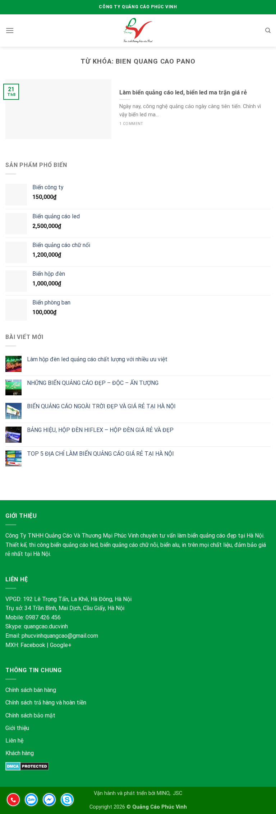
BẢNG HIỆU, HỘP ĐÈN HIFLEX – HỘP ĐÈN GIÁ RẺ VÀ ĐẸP (100, 430)
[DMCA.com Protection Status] (27, 765)
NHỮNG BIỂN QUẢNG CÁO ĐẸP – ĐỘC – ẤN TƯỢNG (92, 383)
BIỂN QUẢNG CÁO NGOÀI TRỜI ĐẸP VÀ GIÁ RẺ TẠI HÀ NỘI (101, 406)
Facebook (32, 645)
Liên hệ (14, 740)
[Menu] (9, 30)
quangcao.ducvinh (46, 626)
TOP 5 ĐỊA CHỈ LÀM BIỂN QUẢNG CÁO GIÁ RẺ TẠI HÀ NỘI (100, 453)
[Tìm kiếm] (268, 30)
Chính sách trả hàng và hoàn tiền (45, 702)
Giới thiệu (17, 728)
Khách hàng (19, 753)
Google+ (61, 645)
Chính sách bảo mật (31, 715)
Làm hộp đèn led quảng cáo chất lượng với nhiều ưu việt (97, 359)
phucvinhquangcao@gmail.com (60, 635)
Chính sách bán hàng (30, 690)
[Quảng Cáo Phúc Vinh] (138, 30)
